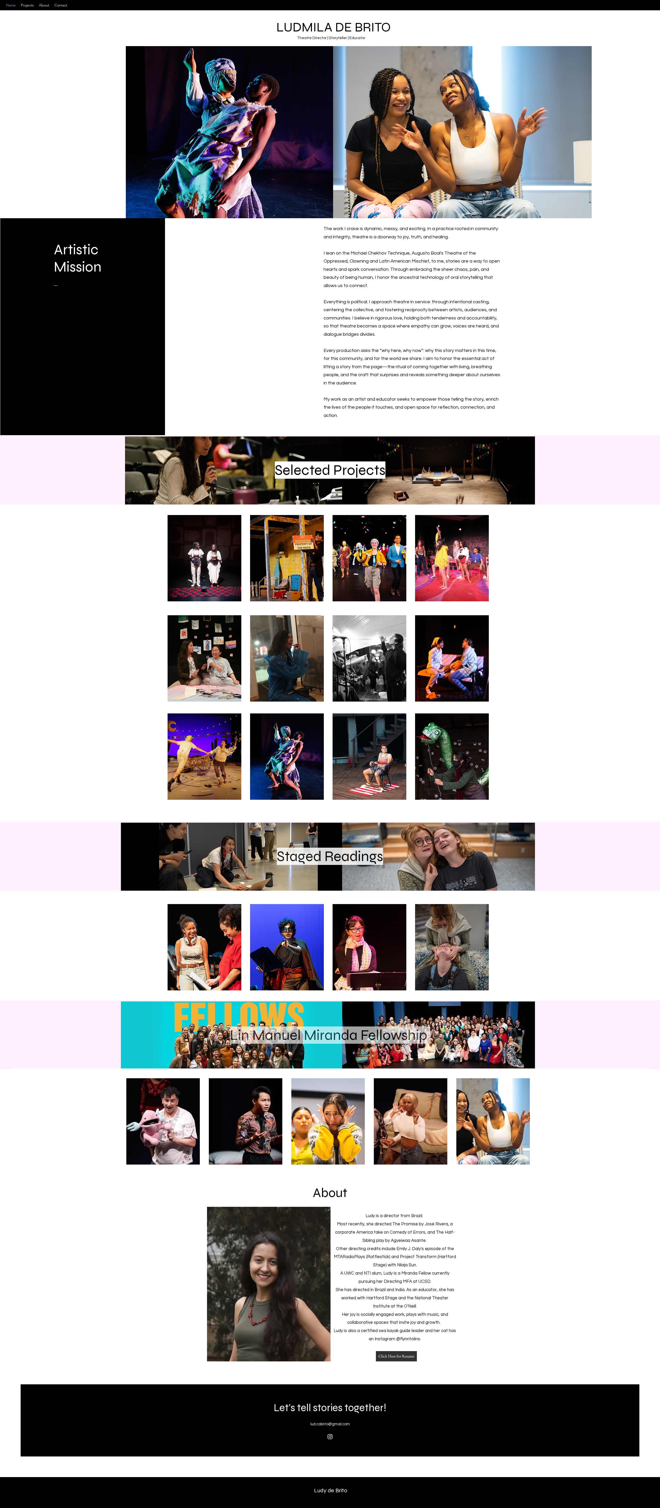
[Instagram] (330, 1436)
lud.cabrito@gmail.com (330, 1424)
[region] (209, 577)
